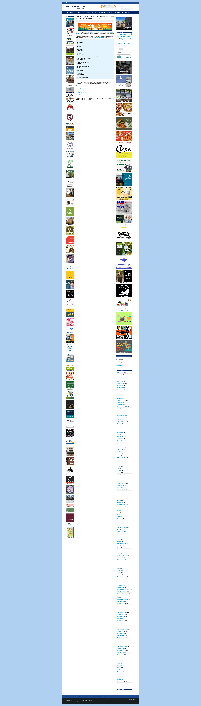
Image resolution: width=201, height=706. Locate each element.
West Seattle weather (121, 656)
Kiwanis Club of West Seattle (122, 491)
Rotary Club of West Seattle (122, 527)
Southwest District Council (122, 549)
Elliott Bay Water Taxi (121, 436)
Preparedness (119, 520)
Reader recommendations (122, 525)
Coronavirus (119, 408)
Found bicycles (120, 445)
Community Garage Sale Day (122, 406)
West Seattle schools (121, 648)
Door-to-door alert (120, 430)
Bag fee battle (119, 394)
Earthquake (119, 434)
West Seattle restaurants (121, 644)
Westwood (119, 661)
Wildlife (118, 667)
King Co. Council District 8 (122, 487)
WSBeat (118, 686)
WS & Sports (119, 669)
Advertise (71, 12)
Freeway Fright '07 (120, 447)
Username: (118, 51)
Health (118, 468)
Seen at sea (119, 539)
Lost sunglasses (119, 361)
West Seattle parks (120, 631)
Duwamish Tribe (120, 432)
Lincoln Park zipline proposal (122, 494)
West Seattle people (120, 633)
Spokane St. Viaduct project (122, 555)
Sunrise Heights (120, 557)
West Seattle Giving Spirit (122, 608)
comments (71, 701)
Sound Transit (119, 545)
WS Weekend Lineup (121, 683)
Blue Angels (119, 398)
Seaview (118, 535)
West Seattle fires (120, 605)
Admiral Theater (120, 381)
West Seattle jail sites (121, 618)
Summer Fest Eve (79, 90)
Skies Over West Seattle (121, 543)
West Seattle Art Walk (121, 583)
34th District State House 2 (122, 377)
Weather (118, 12)
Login (118, 48)
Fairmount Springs (120, 440)
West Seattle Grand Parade (122, 610)
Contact (82, 12)
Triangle (118, 568)
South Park (119, 547)
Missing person (120, 498)
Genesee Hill (119, 462)
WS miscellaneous (120, 681)
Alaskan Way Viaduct (121, 383)
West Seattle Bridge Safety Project (123, 589)
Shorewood (119, 541)
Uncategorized (120, 570)
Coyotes (118, 411)
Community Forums (125, 12)
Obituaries (103, 12)
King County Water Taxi (121, 489)
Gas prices (119, 453)
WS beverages (119, 671)
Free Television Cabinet (120, 358)
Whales (118, 663)
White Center (119, 665)
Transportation (120, 566)
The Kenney (119, 564)
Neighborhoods (120, 502)
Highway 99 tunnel (120, 476)
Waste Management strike (122, 576)
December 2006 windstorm (122, 415)
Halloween (119, 466)
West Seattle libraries (121, 620)
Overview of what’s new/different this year (84, 87)
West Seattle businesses (121, 591)
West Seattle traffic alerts (121, 652)
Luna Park (119, 496)
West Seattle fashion (121, 601)
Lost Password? (128, 57)
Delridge (118, 419)
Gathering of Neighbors (121, 457)
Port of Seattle (119, 518)
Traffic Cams (113, 12)
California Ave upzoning (121, 400)
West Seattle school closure (122, 646)
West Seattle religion (121, 642)
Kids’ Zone (78, 89)
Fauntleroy (119, 442)
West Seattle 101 (120, 581)
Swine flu (119, 561)
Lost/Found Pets (97, 12)
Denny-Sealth (119, 423)
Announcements (120, 389)
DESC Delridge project (121, 425)
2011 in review (120, 374)
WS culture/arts (120, 676)
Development (119, 428)
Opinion (118, 512)
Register (121, 48)
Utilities (118, 572)
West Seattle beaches (121, 585)
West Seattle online (120, 627)
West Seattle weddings (121, 659)
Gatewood (119, 455)
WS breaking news (120, 674)
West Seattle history (120, 614)
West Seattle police (120, 635)
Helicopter (119, 470)
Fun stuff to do (120, 449)
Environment (119, 438)
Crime (118, 413)
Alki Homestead (120, 385)
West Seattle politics (121, 637)
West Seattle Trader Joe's (121, 650)
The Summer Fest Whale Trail (81, 92)
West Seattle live (120, 622)
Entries (67, 701)
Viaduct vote (119, 574)
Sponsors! (108, 12)
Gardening (119, 451)
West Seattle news (120, 625)
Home (67, 12)
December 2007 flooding (121, 417)
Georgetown (119, 464)
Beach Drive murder (121, 396)
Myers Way (119, 500)
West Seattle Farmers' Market (122, 599)
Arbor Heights (120, 391)
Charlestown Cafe (120, 404)
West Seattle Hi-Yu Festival (122, 612)
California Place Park (121, 402)
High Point (119, 472)
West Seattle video (120, 654)
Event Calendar (77, 12)
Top (76, 701)
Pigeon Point (119, 516)
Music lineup (78, 88)
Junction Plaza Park (120, 485)
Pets (118, 514)
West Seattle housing (121, 616)
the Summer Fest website (98, 37)
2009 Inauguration (120, 372)
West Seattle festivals (121, 603)
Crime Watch (88, 12)
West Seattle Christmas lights (122, 593)
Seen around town (120, 537)
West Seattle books (120, 587)
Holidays (118, 479)
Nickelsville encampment (122, 504)
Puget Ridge (119, 523)
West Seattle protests (121, 639)
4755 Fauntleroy (120, 379)
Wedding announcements (122, 579)
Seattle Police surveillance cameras (123, 531)
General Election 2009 (121, 460)
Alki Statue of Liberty (121, 387)
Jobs (92, 12)
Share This (78, 94)
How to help (119, 481)
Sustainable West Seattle (121, 559)
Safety (118, 529)
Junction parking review (121, 483)
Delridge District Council (121, 421)
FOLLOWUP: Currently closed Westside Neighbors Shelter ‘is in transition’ (124, 43)
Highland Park (120, 474)
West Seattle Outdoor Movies (122, 629)
